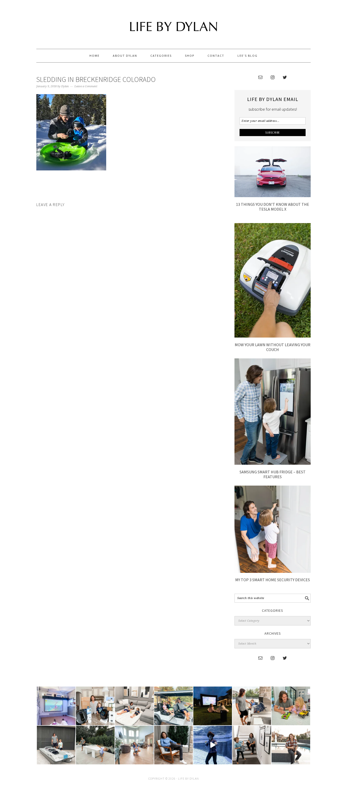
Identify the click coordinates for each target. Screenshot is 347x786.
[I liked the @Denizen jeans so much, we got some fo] (251, 745)
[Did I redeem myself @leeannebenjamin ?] (212, 745)
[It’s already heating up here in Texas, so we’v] (134, 706)
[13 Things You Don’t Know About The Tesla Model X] (272, 195)
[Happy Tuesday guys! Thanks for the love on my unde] (173, 745)
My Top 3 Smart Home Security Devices (272, 579)
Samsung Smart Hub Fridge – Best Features (273, 474)
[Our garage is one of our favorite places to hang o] (56, 706)
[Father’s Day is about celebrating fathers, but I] (173, 706)
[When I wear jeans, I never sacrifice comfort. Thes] (291, 745)
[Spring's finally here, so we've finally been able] (95, 745)
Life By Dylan (173, 22)
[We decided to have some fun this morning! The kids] (212, 706)
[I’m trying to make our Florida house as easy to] (95, 706)
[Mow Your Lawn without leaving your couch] (272, 336)
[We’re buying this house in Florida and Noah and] (134, 745)
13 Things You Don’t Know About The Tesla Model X (272, 207)
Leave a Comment (85, 86)
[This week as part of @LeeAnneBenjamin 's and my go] (291, 706)
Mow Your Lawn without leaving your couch (272, 347)
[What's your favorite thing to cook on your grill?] (251, 706)
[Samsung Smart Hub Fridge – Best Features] (272, 463)
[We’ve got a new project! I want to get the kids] (56, 745)
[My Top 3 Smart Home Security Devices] (272, 571)
